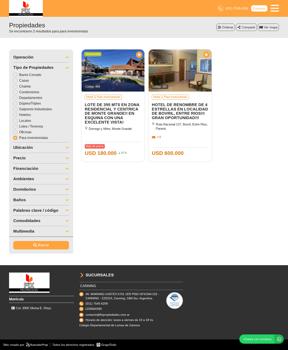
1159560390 (93, 308)
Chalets (25, 86)
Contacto (259, 8)
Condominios (29, 92)
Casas (24, 80)
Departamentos (30, 98)
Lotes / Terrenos (31, 126)
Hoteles (25, 115)
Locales (25, 120)
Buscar (43, 245)
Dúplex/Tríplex (30, 103)
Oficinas (25, 132)
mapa (273, 27)
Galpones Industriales (35, 109)
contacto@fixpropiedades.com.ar (108, 314)
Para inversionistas (33, 138)
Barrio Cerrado (30, 75)
